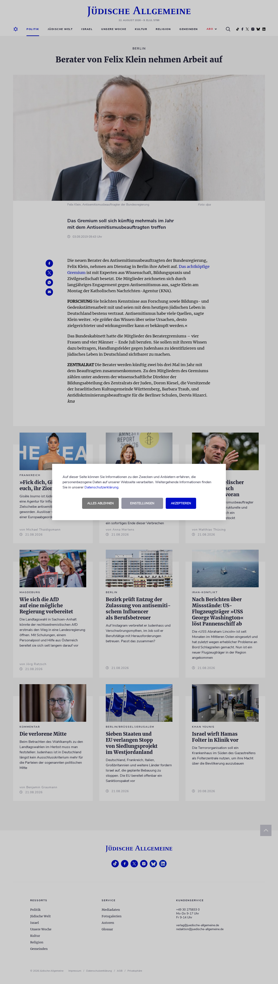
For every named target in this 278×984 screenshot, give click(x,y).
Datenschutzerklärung (101, 487)
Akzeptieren (181, 503)
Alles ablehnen (100, 503)
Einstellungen (142, 503)
